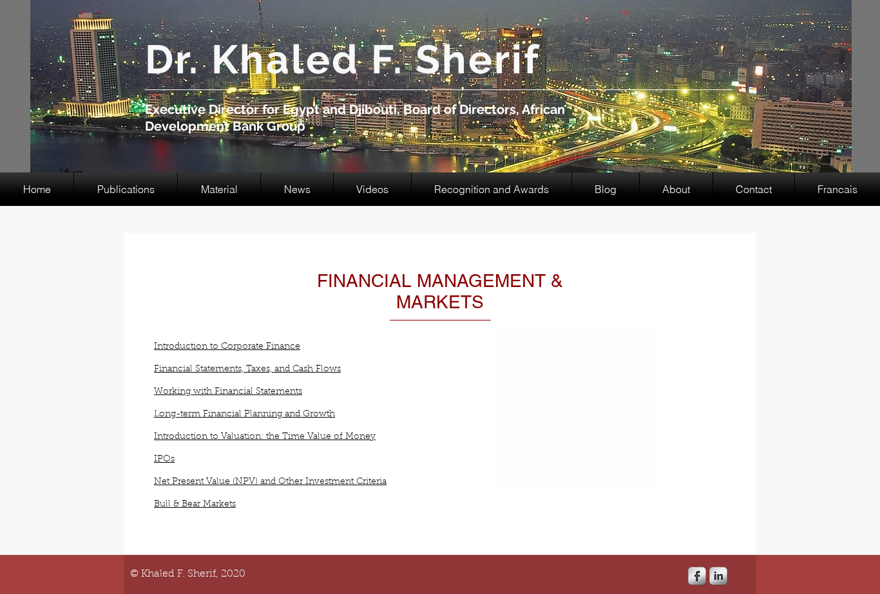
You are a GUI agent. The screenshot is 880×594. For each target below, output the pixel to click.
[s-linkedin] (718, 576)
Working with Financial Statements (228, 391)
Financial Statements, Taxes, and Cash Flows (247, 369)
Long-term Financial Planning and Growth (244, 414)
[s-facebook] (697, 576)
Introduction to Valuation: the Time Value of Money (265, 436)
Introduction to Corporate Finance (227, 346)
